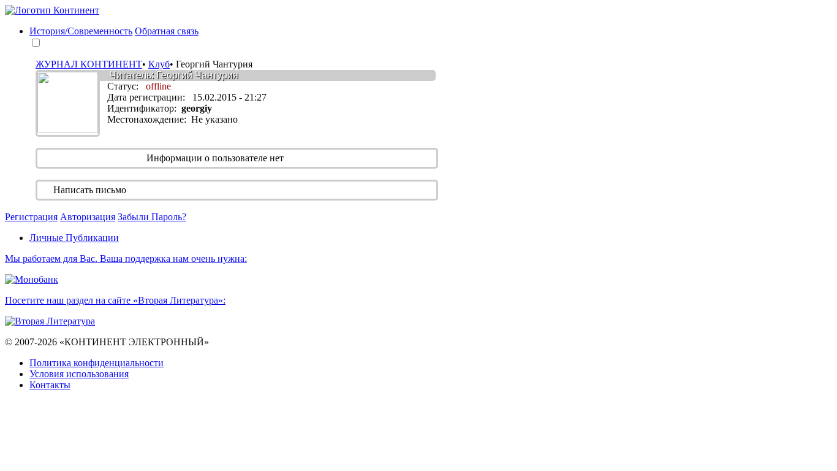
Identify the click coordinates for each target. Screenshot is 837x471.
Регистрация (31, 217)
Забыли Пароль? (152, 217)
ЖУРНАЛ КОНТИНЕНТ (89, 64)
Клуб (159, 64)
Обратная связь (167, 31)
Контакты (49, 385)
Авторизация (87, 217)
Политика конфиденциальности (96, 363)
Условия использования (79, 374)
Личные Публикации (74, 237)
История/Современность (80, 31)
